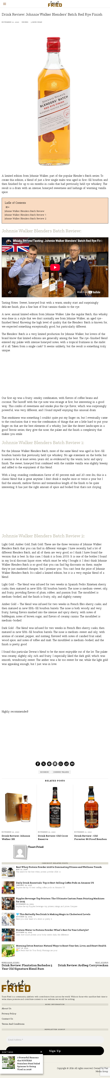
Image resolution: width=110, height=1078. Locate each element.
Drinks (25, 22)
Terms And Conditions (13, 1023)
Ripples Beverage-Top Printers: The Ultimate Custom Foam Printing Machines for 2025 (60, 900)
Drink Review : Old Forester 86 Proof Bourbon (90, 837)
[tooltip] (38, 764)
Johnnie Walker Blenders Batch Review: (25, 211)
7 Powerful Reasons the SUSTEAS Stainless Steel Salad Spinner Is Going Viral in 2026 (28, 1063)
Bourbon (44, 772)
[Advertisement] (55, 376)
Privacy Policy (9, 1013)
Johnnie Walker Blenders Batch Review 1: (26, 214)
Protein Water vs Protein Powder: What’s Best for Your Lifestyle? (52, 929)
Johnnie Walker (61, 772)
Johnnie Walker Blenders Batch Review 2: (26, 218)
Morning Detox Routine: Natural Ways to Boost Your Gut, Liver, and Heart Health (61, 945)
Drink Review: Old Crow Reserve (53, 837)
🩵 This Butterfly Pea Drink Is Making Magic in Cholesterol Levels (53, 914)
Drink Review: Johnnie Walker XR (16, 837)
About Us (6, 1008)
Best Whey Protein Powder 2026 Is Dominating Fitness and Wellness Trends (59, 867)
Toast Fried (36, 847)
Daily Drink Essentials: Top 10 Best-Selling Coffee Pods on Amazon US (55, 882)
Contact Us (7, 1018)
